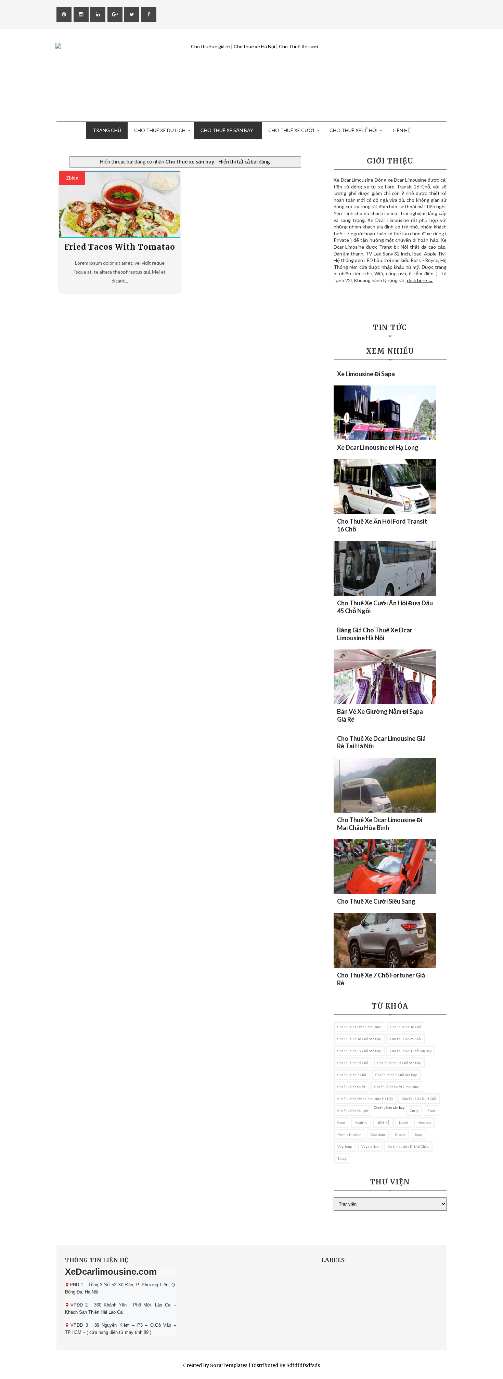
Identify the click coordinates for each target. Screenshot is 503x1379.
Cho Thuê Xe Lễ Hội (354, 130)
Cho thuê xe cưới (351, 1087)
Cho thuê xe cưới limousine (396, 1087)
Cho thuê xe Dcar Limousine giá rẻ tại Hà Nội (381, 742)
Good (341, 1122)
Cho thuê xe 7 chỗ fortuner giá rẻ (381, 979)
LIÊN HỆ (383, 1122)
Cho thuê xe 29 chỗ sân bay (359, 1051)
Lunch (403, 1122)
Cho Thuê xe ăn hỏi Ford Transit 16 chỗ (382, 525)
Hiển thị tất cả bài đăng (244, 161)
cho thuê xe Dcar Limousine (359, 1027)
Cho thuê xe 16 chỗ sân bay (359, 1039)
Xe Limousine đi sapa (366, 374)
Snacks (400, 1134)
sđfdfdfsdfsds (303, 1365)
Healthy (360, 1122)
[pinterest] (64, 14)
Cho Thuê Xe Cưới (291, 130)
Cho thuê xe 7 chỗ (351, 1075)
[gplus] (114, 14)
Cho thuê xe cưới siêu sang (376, 901)
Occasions (378, 1134)
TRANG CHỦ (107, 130)
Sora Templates (228, 1365)
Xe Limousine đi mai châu (408, 1146)
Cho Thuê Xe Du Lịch (159, 130)
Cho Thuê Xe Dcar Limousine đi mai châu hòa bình (379, 823)
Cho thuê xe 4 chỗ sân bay (410, 1051)
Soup (418, 1134)
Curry (414, 1110)
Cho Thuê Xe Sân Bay (227, 130)
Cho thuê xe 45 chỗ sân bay (399, 1063)
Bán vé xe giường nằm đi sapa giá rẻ (380, 715)
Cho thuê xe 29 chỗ (405, 1039)
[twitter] (131, 14)
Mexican (424, 1122)
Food (431, 1110)
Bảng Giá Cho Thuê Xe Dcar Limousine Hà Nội (374, 634)
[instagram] (81, 14)
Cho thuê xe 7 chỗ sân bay (396, 1075)
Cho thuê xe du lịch (352, 1110)
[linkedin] (97, 14)
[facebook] (148, 14)
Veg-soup (344, 1146)
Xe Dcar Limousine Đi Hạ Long (377, 447)
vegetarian (370, 1146)
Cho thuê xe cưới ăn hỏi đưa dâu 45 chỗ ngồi (385, 607)
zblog (72, 178)
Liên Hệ (402, 130)
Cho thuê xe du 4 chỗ (419, 1098)
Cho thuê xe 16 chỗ (405, 1027)
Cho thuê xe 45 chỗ (352, 1063)
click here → (420, 280)
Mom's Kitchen (349, 1134)
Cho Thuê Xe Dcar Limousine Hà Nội (365, 1098)
